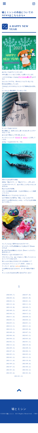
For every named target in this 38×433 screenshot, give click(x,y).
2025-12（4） (11, 304)
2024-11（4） (11, 316)
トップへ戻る (19, 390)
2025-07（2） (27, 310)
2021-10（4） (27, 360)
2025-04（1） (11, 313)
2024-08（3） (27, 316)
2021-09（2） (11, 363)
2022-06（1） (27, 351)
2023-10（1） (11, 329)
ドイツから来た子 (25, 77)
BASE (18, 137)
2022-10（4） (27, 345)
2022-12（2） (11, 345)
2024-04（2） (27, 320)
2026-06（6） (11, 298)
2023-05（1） (27, 335)
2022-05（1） (11, 354)
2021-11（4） (11, 360)
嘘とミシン (19, 408)
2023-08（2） (11, 332)
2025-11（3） (27, 304)
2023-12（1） (11, 326)
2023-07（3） (27, 332)
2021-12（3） (27, 357)
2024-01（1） (27, 323)
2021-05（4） (11, 370)
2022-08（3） (27, 348)
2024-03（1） (11, 323)
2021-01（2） (19, 376)
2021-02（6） (27, 373)
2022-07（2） (11, 351)
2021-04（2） (27, 370)
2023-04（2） (11, 338)
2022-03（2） (27, 354)
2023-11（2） (27, 326)
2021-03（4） (11, 373)
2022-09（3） (11, 348)
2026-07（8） (27, 295)
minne (25, 137)
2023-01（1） (27, 341)
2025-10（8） (11, 307)
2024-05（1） (11, 320)
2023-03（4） (27, 338)
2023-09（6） (27, 329)
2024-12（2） (27, 313)
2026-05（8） (27, 298)
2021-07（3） (11, 366)
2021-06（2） (27, 366)
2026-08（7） (11, 295)
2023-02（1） (11, 341)
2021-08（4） (27, 363)
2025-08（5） (11, 310)
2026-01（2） (27, 301)
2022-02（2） (11, 357)
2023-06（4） (11, 335)
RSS (36, 413)
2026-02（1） (11, 301)
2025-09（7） (27, 307)
